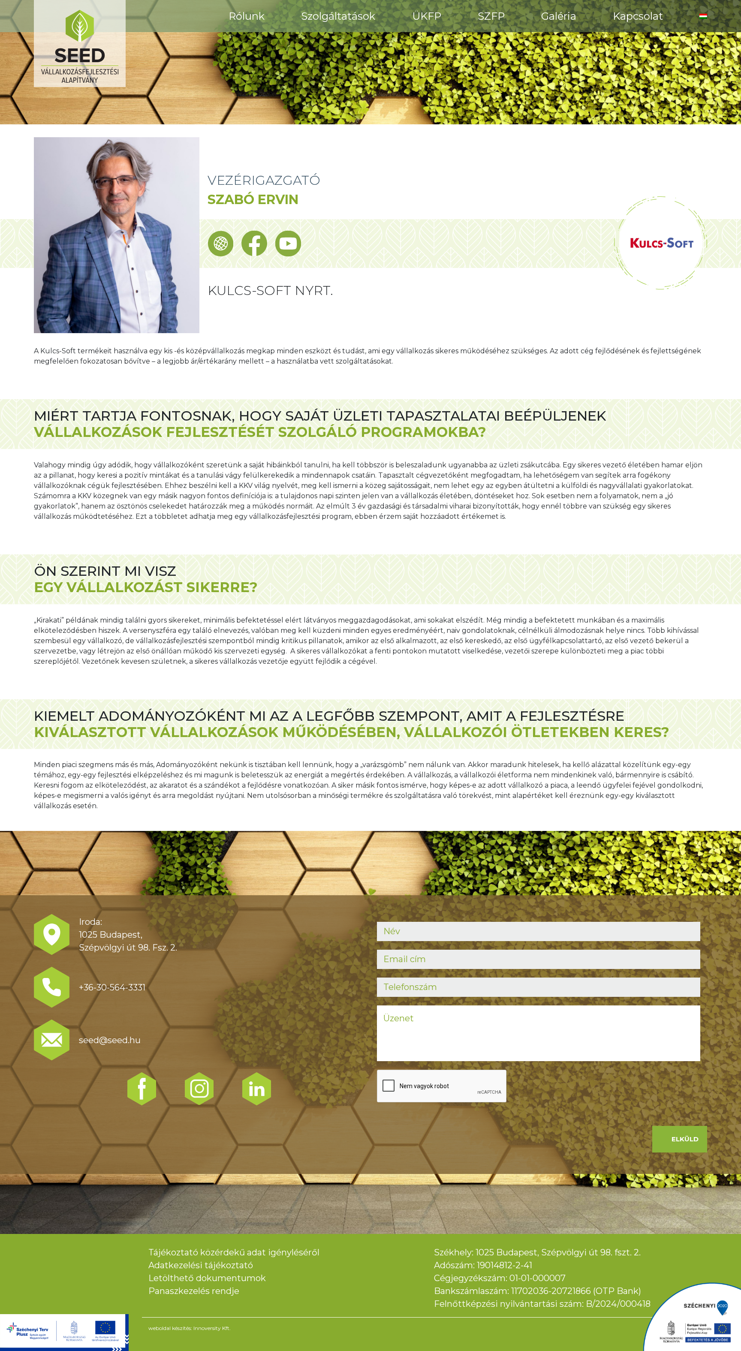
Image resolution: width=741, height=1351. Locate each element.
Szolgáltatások (338, 16)
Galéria (558, 16)
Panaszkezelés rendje (193, 1291)
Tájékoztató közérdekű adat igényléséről (233, 1252)
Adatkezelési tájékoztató (200, 1265)
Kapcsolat (638, 16)
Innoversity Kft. (212, 1328)
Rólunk (247, 16)
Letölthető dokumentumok (207, 1278)
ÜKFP (426, 16)
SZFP (491, 16)
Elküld (685, 1139)
